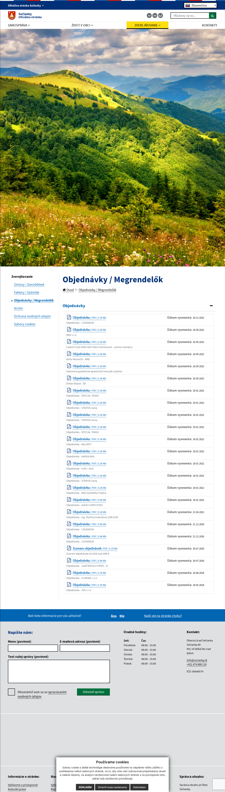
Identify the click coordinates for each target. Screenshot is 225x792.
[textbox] (200, 5)
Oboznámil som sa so (42, 694)
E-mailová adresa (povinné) (80, 641)
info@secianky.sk (197, 660)
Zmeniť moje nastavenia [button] (112, 787)
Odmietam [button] (139, 787)
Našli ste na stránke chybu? (163, 616)
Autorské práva (17, 789)
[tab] (139, 306)
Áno (114, 616)
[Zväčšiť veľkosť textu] (160, 15)
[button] (139, 305)
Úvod (70, 290)
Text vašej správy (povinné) (28, 656)
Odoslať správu (93, 692)
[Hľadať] (212, 15)
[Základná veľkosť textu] (154, 15)
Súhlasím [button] (85, 787)
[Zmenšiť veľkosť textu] (149, 15)
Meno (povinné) (19, 641)
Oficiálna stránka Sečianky (24, 5)
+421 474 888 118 (197, 664)
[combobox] (200, 5)
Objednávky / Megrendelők (97, 290)
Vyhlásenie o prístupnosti (23, 785)
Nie (123, 616)
